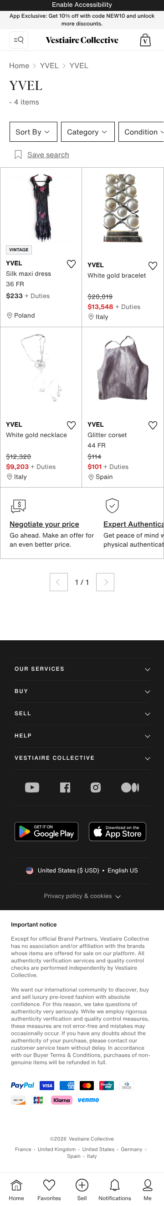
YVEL (49, 65)
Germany (132, 1149)
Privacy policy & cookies (78, 896)
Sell (23, 714)
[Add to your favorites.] (71, 264)
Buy (21, 691)
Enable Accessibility (82, 5)
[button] (145, 40)
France (23, 1149)
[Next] (105, 582)
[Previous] (59, 582)
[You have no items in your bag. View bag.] (145, 40)
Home (19, 65)
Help (23, 736)
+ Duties (37, 295)
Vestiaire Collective (55, 758)
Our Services (40, 669)
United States (98, 1149)
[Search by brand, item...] (18, 40)
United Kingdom (57, 1149)
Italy (92, 1156)
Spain (74, 1156)
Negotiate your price (44, 523)
